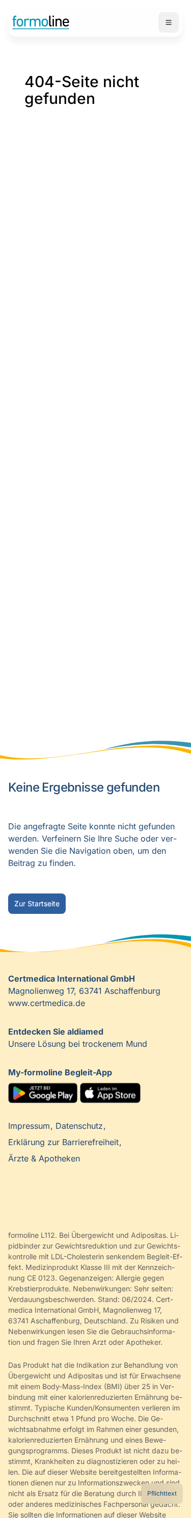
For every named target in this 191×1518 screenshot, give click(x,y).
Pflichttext (162, 1493)
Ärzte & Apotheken (44, 1158)
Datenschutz (80, 1126)
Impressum (30, 1126)
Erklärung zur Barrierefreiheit (64, 1142)
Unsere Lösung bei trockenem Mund (77, 1037)
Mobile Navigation (168, 22)
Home (40, 22)
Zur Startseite (37, 903)
